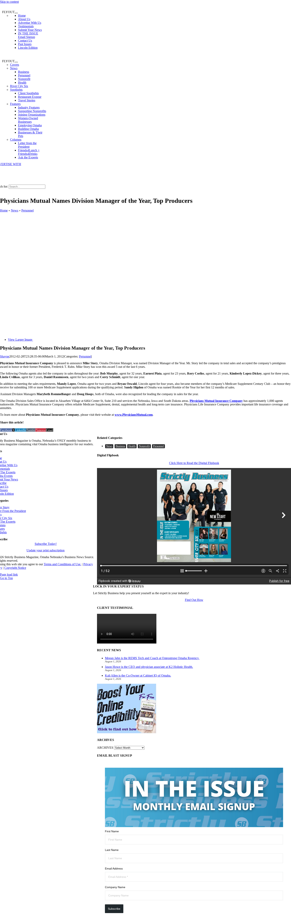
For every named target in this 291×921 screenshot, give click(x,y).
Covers (14, 64)
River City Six (19, 86)
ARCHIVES (105, 747)
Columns (15, 139)
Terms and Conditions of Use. (62, 564)
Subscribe (114, 908)
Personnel (27, 210)
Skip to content (9, 1)
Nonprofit (144, 446)
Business (120, 446)
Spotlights (16, 89)
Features (15, 104)
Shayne (4, 356)
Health (132, 446)
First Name (112, 831)
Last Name (112, 850)
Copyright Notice (15, 567)
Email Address (114, 868)
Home (4, 210)
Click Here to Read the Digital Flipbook (194, 463)
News (13, 68)
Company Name (115, 887)
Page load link (9, 574)
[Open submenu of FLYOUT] (16, 13)
